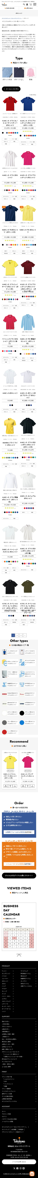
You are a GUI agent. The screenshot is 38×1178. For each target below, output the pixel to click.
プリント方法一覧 (7, 1076)
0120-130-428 (10, 8)
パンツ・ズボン (6, 996)
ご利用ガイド (5, 1036)
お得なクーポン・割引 (8, 1044)
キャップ (4, 991)
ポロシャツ (5, 981)
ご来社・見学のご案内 (8, 1064)
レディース (5, 1004)
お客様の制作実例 (7, 1099)
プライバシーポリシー (8, 1132)
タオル (4, 983)
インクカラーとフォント (9, 1091)
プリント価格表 (6, 1088)
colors (10, 135)
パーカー (4, 976)
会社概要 (13, 1129)
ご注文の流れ (5, 1024)
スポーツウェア (6, 1001)
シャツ (4, 1011)
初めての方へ (5, 1021)
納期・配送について (7, 1049)
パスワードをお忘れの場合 (9, 1119)
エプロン (4, 998)
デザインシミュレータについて (10, 1052)
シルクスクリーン (8, 1079)
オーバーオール (6, 1009)
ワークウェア (24, 971)
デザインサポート (7, 1026)
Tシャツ (4, 971)
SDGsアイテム (25, 983)
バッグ (4, 986)
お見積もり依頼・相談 (8, 1034)
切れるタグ (24, 976)
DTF (5, 1081)
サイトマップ (5, 1129)
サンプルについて (7, 1061)
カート (4, 1111)
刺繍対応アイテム (26, 978)
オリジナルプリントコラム (9, 1101)
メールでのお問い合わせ (19, 1161)
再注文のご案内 (6, 1041)
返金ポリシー (20, 1132)
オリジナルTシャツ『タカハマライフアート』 (14, 1127)
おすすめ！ (19, 832)
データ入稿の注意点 (7, 1096)
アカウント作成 (6, 1114)
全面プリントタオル (26, 986)
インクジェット (8, 1084)
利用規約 (20, 1129)
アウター (4, 988)
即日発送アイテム (26, 973)
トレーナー (5, 978)
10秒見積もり (6, 1031)
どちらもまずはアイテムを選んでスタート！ (19, 875)
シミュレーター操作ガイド (11, 1054)
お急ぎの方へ (5, 1029)
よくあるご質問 (6, 1066)
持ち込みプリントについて (9, 1059)
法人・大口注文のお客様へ (9, 1039)
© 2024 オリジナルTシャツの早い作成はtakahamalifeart (19, 1173)
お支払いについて (7, 1046)
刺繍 (5, 1086)
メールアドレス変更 (7, 1121)
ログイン (4, 1116)
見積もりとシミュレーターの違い (13, 1056)
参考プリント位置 (7, 1093)
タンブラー (24, 981)
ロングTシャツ (6, 973)
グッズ (4, 993)
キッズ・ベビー (6, 1006)
